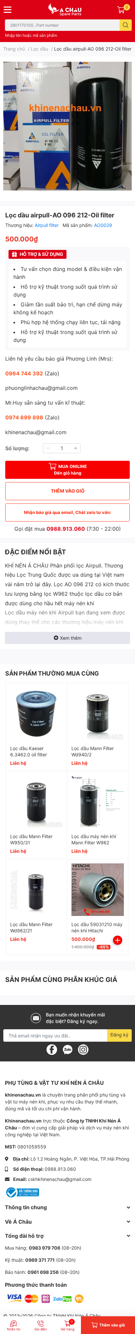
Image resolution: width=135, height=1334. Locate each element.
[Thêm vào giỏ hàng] (117, 940)
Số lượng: (17, 448)
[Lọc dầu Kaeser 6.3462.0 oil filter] (36, 713)
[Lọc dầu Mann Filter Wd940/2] (97, 713)
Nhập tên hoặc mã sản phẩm (31, 35)
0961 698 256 (43, 1272)
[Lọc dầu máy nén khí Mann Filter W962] (97, 801)
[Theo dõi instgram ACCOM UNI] (83, 1049)
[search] (126, 25)
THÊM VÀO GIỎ (68, 491)
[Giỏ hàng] (121, 9)
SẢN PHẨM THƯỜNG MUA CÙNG (52, 673)
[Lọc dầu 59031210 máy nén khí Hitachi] (97, 889)
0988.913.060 (66, 528)
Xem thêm (71, 638)
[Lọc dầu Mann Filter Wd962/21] (36, 889)
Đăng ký (119, 1034)
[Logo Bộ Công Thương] (22, 1192)
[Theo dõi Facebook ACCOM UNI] (52, 1049)
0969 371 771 (40, 1260)
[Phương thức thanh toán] (45, 1298)
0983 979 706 (44, 1248)
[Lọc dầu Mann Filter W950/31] (36, 801)
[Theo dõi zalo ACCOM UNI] (67, 1049)
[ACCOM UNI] (67, 9)
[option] (67, 126)
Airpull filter (47, 225)
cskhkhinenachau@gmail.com (59, 1179)
